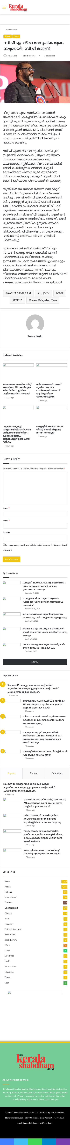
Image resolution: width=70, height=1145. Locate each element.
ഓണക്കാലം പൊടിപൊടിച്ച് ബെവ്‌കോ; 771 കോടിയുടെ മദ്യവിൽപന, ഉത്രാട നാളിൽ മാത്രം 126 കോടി (44, 704)
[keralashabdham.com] (18, 7)
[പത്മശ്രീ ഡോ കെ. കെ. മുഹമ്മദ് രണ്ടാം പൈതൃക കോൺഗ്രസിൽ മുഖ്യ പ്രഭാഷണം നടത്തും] (12, 587)
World (7, 945)
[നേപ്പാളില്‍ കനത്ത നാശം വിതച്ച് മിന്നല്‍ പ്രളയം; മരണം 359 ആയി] (51, 414)
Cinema (8, 913)
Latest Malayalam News (43, 300)
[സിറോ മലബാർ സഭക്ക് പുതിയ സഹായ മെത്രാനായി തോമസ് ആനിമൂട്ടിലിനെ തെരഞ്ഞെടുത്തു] (51, 372)
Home (8, 29)
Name (6, 508)
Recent (33, 773)
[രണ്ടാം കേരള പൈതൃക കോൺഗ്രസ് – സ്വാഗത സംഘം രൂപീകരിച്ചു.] (12, 649)
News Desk (12, 56)
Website (6, 532)
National (8, 892)
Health (8, 961)
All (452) (35, 662)
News (14, 29)
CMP (60, 293)
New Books (10, 934)
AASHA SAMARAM (19, 293)
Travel (7, 950)
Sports (7, 918)
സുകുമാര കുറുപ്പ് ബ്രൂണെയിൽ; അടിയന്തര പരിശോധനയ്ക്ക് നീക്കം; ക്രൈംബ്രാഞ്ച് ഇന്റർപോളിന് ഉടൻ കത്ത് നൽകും (42, 737)
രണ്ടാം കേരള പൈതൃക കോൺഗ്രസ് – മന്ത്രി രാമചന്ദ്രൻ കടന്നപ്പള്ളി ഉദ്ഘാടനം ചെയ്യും (45, 632)
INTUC (18, 300)
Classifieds (9, 972)
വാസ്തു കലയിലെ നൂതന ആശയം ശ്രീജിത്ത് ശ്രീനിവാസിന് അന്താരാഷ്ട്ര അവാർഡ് (43, 602)
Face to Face (10, 966)
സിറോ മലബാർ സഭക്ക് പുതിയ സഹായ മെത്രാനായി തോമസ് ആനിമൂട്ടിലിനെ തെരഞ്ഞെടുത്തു (48, 390)
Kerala (7, 36)
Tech (7, 983)
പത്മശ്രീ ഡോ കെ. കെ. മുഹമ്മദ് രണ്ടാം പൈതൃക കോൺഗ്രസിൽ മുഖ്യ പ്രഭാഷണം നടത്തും (44, 586)
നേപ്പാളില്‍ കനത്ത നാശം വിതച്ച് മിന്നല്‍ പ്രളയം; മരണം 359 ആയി (49, 429)
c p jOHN (44, 293)
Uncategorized (11, 908)
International (10, 897)
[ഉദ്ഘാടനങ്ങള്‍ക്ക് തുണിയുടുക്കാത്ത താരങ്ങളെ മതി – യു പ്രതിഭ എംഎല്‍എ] (12, 618)
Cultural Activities (13, 929)
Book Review (11, 940)
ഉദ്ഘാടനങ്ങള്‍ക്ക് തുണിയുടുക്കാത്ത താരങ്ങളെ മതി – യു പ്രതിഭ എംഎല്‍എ (45, 615)
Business (8, 902)
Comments (57, 773)
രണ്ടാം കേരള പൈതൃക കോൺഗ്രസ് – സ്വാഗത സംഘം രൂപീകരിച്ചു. (44, 646)
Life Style (9, 956)
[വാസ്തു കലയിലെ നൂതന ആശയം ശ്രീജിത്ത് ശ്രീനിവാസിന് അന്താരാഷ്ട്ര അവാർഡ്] (12, 603)
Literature (9, 924)
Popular (11, 773)
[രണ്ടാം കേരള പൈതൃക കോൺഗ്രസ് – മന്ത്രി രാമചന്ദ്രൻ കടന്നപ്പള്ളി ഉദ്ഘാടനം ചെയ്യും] (12, 633)
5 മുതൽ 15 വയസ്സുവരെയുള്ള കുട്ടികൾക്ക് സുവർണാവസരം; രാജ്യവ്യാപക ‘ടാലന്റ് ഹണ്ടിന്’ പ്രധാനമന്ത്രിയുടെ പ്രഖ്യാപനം (33, 688)
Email (6, 520)
